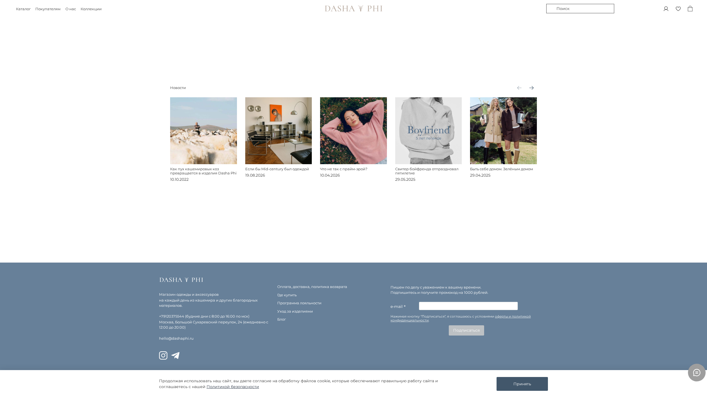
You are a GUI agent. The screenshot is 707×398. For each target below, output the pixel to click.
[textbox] (465, 319)
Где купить (287, 295)
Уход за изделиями (295, 311)
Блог (281, 319)
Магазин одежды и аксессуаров (189, 294)
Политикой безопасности (233, 386)
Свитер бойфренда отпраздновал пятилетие (426, 171)
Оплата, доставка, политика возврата (312, 287)
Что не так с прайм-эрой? (343, 169)
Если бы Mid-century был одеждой (277, 169)
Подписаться (466, 330)
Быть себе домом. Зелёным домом (501, 169)
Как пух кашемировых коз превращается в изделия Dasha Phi (203, 171)
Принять (522, 383)
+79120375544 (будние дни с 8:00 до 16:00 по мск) (204, 316)
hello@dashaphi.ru (176, 338)
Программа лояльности (299, 303)
